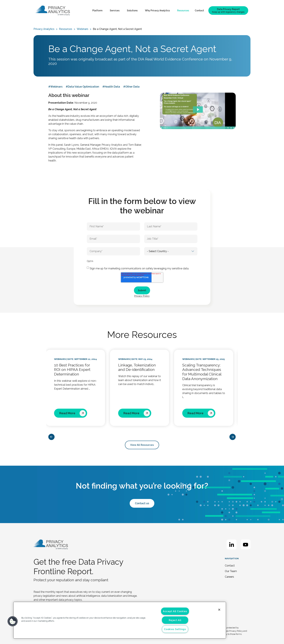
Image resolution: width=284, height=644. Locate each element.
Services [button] (114, 10)
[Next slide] (232, 437)
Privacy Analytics (44, 29)
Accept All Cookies (175, 611)
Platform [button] (97, 10)
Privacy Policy (142, 296)
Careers (229, 576)
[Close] (219, 609)
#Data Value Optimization (82, 86)
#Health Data (111, 86)
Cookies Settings (175, 629)
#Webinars (55, 86)
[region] (119, 620)
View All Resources (142, 444)
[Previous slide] (51, 437)
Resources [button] (183, 10)
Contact (199, 10)
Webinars (82, 29)
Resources (65, 29)
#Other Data (131, 86)
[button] (12, 621)
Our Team (231, 571)
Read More (70, 413)
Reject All (175, 620)
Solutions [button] (132, 10)
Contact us (142, 503)
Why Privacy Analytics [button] (157, 10)
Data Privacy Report (228, 10)
